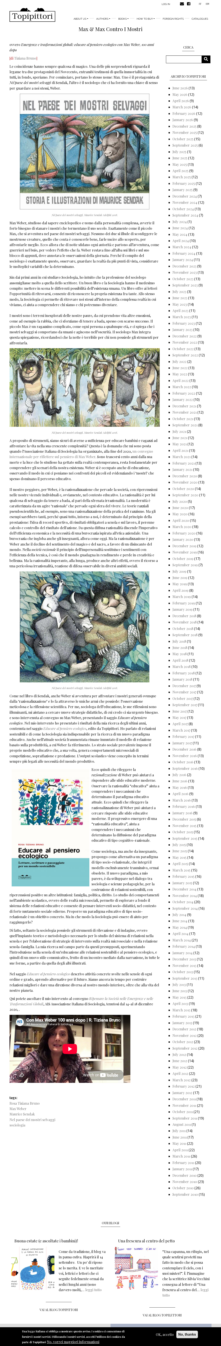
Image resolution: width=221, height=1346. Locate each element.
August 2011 (181, 1124)
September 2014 (185, 908)
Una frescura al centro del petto (146, 1240)
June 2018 (179, 647)
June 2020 (180, 507)
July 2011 (179, 1130)
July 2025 (179, 151)
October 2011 (182, 1111)
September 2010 (185, 1194)
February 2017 (183, 736)
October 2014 (182, 902)
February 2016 (183, 806)
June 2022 (180, 367)
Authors (102, 18)
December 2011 (184, 1099)
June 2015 (179, 851)
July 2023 (179, 291)
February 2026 (183, 113)
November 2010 (184, 1181)
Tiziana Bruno (25, 58)
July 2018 (179, 641)
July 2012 (179, 1054)
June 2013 (179, 991)
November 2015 (184, 825)
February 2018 (183, 673)
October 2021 (182, 418)
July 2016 (179, 774)
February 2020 (184, 533)
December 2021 (184, 406)
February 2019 (183, 603)
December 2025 (184, 126)
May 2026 (179, 94)
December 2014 (184, 889)
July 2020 (179, 501)
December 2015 (184, 819)
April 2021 (180, 450)
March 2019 (181, 596)
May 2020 (180, 514)
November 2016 (184, 755)
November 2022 (184, 342)
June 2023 (179, 298)
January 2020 (182, 539)
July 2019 (179, 571)
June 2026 (180, 88)
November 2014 (184, 895)
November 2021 (184, 412)
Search (207, 59)
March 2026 (181, 107)
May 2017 (179, 717)
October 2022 (183, 348)
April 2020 (180, 520)
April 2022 (180, 380)
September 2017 (184, 704)
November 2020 (184, 482)
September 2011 (184, 1118)
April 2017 (180, 723)
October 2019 (182, 558)
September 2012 (184, 1048)
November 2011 (184, 1105)
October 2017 (182, 698)
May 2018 (179, 654)
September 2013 (184, 978)
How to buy (145, 18)
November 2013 (184, 965)
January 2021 (182, 469)
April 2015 (180, 863)
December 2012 (184, 1029)
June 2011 (179, 1137)
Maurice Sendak (22, 1114)
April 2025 (180, 170)
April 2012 (180, 1073)
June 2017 (179, 711)
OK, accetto (165, 1334)
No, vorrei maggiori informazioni (73, 1342)
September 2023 (185, 285)
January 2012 (182, 1092)
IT (200, 3)
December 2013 (184, 959)
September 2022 (185, 355)
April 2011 (180, 1150)
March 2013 (181, 1010)
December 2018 (184, 616)
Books (122, 18)
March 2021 (181, 456)
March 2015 (181, 870)
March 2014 (181, 940)
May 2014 (179, 927)
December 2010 (184, 1175)
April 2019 (180, 590)
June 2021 (179, 437)
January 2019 (182, 609)
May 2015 (179, 857)
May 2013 (179, 997)
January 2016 (182, 813)
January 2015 (182, 883)
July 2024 (179, 221)
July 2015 (179, 844)
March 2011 (181, 1156)
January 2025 (182, 189)
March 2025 (181, 177)
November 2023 (184, 272)
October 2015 (182, 832)
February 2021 (183, 463)
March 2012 (181, 1080)
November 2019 (184, 552)
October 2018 (182, 628)
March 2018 (181, 666)
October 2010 (183, 1188)
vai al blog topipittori (59, 1310)
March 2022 (181, 386)
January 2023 (182, 329)
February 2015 (183, 876)
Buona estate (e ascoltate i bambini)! (46, 1240)
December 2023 (184, 266)
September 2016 (185, 768)
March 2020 (181, 526)
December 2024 (184, 196)
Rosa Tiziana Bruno (24, 1103)
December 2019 (184, 546)
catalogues (200, 18)
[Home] (32, 15)
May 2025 (179, 164)
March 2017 (181, 730)
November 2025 (184, 132)
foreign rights (173, 18)
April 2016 (180, 793)
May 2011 (179, 1143)
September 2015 (184, 838)
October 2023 (182, 279)
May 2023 (179, 304)
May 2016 (179, 787)
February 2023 (183, 323)
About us (80, 18)
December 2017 (184, 685)
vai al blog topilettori (162, 1315)
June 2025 (179, 158)
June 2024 (180, 228)
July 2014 (179, 914)
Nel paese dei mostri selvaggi (32, 1119)
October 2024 (183, 209)
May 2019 (179, 584)
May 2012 (179, 1067)
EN (207, 3)
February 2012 (183, 1086)
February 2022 (183, 393)
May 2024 (179, 234)
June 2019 (179, 577)
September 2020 (185, 495)
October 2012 (182, 1041)
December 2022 (184, 336)
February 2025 (183, 183)
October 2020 (183, 488)
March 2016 (181, 800)
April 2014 (180, 933)
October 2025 (182, 139)
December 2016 (184, 749)
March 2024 (181, 247)
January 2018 (182, 679)
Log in (166, 4)
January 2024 (182, 259)
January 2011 (182, 1169)
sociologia (17, 1125)
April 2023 (180, 310)
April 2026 (180, 100)
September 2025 (185, 145)
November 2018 (184, 622)
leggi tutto (93, 1289)
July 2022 (179, 361)
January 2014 (182, 953)
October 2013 (182, 972)
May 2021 (179, 444)
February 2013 (183, 1016)
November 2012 (184, 1035)
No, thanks (187, 1334)
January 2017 (182, 743)
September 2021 (184, 425)
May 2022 (179, 374)
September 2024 (185, 215)
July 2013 (179, 984)
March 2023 (181, 317)
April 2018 (180, 660)
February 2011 (183, 1162)
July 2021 (179, 431)
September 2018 (184, 635)
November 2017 (184, 692)
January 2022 (182, 399)
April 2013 (180, 1003)
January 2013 (182, 1022)
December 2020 (184, 476)
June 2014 (179, 921)
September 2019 (185, 565)
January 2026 (182, 119)
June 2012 (179, 1060)
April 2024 (180, 240)
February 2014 (183, 946)
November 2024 (184, 202)
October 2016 (182, 762)
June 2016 (179, 781)
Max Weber (18, 1108)
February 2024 (183, 253)
